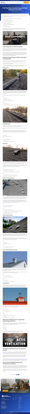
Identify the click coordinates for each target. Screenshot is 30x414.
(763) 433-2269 (17, 0)
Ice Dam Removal (20, 405)
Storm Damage (20, 401)
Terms (11, 413)
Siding (19, 402)
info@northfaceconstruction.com (5, 399)
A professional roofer (5, 365)
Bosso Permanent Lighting (20, 407)
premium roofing (19, 54)
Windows (19, 403)
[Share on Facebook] (16, 374)
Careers (13, 398)
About (7, 2)
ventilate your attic (7, 205)
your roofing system (10, 16)
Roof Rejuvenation (20, 399)
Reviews (13, 399)
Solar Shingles (20, 400)
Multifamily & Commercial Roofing (20, 398)
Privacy (10, 413)
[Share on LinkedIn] (17, 374)
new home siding (14, 54)
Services (10, 2)
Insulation (19, 406)
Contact (22, 2)
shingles (5, 166)
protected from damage (12, 359)
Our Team (13, 397)
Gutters (19, 404)
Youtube (16, 2)
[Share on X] (18, 374)
